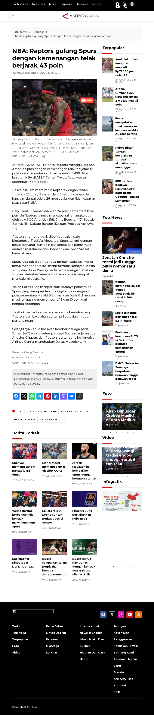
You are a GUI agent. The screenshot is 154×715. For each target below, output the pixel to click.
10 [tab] (128, 476)
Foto (107, 393)
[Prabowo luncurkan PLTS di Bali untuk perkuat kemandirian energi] (107, 337)
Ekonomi (52, 639)
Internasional (89, 626)
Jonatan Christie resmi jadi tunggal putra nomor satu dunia (119, 264)
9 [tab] (122, 476)
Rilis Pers (97, 4)
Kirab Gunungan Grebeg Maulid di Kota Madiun (121, 415)
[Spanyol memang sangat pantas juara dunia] (24, 450)
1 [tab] (111, 432)
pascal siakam (24, 419)
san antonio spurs (75, 411)
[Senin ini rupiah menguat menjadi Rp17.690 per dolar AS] (107, 65)
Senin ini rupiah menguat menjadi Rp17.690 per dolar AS (126, 67)
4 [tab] (128, 432)
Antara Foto (38, 4)
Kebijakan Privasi (126, 646)
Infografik (112, 481)
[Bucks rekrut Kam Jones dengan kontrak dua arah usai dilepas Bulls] (84, 547)
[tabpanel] (122, 416)
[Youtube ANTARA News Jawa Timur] (118, 6)
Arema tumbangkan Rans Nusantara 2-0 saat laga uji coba (126, 96)
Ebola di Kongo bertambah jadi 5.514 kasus (126, 316)
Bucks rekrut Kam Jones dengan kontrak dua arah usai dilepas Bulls (83, 566)
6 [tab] (133, 471)
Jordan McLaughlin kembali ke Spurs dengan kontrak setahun (84, 470)
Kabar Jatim (54, 626)
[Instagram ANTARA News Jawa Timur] (132, 4)
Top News (82, 4)
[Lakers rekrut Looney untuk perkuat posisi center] (54, 499)
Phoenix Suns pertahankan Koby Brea (82, 514)
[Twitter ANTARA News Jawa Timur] (125, 4)
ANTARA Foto (123, 679)
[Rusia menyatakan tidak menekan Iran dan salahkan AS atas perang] (107, 123)
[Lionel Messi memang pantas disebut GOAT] (54, 450)
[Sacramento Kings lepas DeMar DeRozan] (24, 547)
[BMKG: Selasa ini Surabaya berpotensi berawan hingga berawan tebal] (107, 368)
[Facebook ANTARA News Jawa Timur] (117, 4)
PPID (117, 692)
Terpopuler (66, 4)
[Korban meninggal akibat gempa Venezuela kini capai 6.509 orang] (107, 287)
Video (108, 437)
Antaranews (21, 4)
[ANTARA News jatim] (80, 16)
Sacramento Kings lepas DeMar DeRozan (23, 562)
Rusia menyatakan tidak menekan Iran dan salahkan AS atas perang (127, 126)
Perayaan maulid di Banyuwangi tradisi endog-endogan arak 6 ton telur (121, 455)
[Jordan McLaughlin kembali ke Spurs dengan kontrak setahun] (84, 450)
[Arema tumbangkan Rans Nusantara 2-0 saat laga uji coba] (107, 94)
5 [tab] (133, 432)
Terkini (53, 4)
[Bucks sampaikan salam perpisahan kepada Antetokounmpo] (54, 547)
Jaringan (120, 626)
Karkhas (51, 652)
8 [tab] (116, 476)
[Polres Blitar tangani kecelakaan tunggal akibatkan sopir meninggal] (107, 153)
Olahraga (38, 32)
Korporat (120, 685)
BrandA (119, 672)
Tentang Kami (124, 652)
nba (22, 411)
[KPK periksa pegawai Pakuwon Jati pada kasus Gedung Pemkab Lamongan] (107, 186)
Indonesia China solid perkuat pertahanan (121, 549)
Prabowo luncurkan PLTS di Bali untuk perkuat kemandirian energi (126, 342)
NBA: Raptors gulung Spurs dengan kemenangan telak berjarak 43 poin (63, 36)
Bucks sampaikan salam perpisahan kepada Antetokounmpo (54, 566)
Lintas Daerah (56, 632)
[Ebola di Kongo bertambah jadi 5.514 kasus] (107, 318)
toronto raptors (43, 411)
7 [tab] (139, 471)
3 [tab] (122, 432)
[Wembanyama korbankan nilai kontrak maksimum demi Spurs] (24, 499)
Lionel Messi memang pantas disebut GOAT (54, 467)
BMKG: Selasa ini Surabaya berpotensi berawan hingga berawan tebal (127, 371)
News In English (91, 632)
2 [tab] (116, 432)
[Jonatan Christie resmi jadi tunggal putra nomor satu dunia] (122, 240)
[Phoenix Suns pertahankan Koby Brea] (84, 499)
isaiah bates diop (52, 419)
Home (23, 32)
